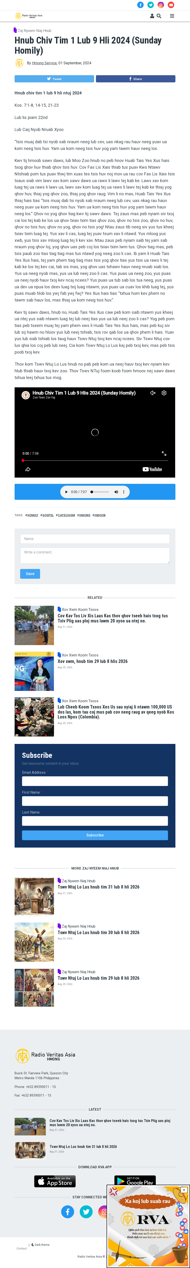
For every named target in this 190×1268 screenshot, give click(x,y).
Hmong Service (44, 63)
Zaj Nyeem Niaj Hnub (34, 30)
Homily (32, 515)
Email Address (34, 772)
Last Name (31, 812)
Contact (21, 1248)
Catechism (66, 515)
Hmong (84, 515)
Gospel (48, 515)
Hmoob (100, 515)
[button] (54, 79)
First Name (31, 792)
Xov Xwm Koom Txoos (80, 610)
